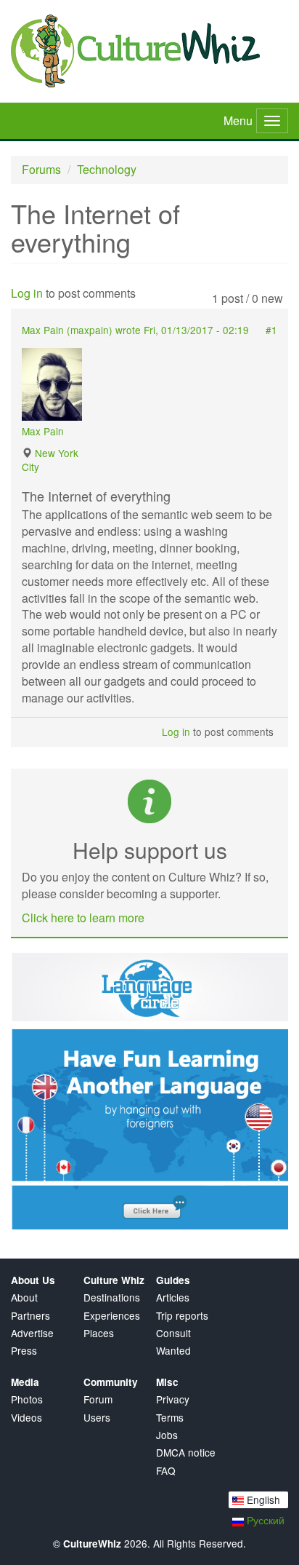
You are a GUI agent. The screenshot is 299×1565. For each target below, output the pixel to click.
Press (24, 1351)
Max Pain (43, 431)
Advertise (32, 1333)
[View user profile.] (58, 384)
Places (98, 1333)
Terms (170, 1418)
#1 (271, 329)
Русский (264, 1520)
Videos (26, 1418)
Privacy (172, 1399)
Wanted (173, 1351)
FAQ (166, 1471)
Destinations (111, 1297)
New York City (50, 459)
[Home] (149, 51)
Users (96, 1418)
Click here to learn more (83, 917)
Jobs (167, 1435)
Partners (30, 1316)
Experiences (111, 1316)
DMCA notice (186, 1452)
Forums (41, 169)
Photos (27, 1399)
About (24, 1297)
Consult (173, 1333)
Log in (27, 293)
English (262, 1499)
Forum (97, 1399)
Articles (172, 1297)
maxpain (89, 329)
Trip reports (182, 1316)
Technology (106, 169)
